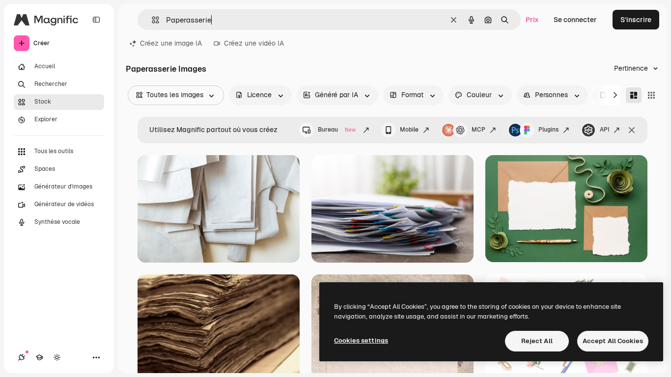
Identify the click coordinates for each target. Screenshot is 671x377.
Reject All (537, 341)
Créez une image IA (171, 43)
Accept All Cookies (613, 341)
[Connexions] (21, 357)
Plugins (548, 130)
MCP (478, 130)
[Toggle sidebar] (96, 19)
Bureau (337, 130)
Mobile (409, 130)
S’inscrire (635, 19)
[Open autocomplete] (151, 20)
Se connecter (575, 19)
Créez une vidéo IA (254, 43)
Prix (532, 19)
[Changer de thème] (57, 357)
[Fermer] (632, 130)
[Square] (651, 95)
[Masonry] (634, 95)
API (604, 130)
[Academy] (39, 357)
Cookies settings (361, 340)
